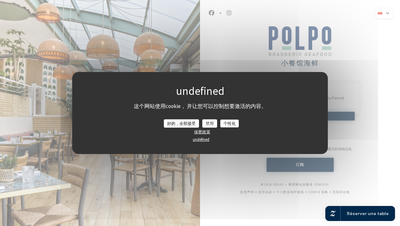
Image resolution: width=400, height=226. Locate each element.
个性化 (229, 123)
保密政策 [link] (202, 132)
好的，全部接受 (181, 123)
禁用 (210, 123)
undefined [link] (201, 139)
